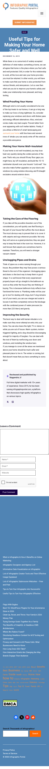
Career (35, 671)
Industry (17, 679)
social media (24, 682)
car (30, 671)
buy (22, 671)
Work (11, 690)
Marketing (35, 679)
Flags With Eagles (10, 604)
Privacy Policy (9, 750)
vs (41, 686)
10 (4, 667)
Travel (27, 686)
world (16, 690)
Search (35, 733)
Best (5, 670)
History (25, 675)
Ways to (5, 690)
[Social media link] (8, 402)
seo (14, 682)
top (11, 686)
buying (26, 671)
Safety (10, 682)
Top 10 (21, 686)
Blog (25, 32)
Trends (33, 686)
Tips (6, 686)
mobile (42, 679)
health (19, 674)
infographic (25, 679)
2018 (19, 667)
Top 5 (15, 686)
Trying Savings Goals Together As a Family (20, 622)
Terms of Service (10, 753)
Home (31, 674)
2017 (15, 667)
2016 (11, 667)
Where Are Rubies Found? (13, 632)
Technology (41, 682)
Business (14, 670)
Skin (17, 682)
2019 (24, 667)
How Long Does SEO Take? (14, 649)
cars (39, 671)
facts (5, 674)
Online (5, 682)
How (38, 674)
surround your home (11, 133)
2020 (28, 667)
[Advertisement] (24, 528)
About (33, 667)
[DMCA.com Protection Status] (10, 706)
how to (8, 678)
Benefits (41, 666)
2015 (7, 667)
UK (38, 686)
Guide (12, 674)
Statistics (33, 682)
